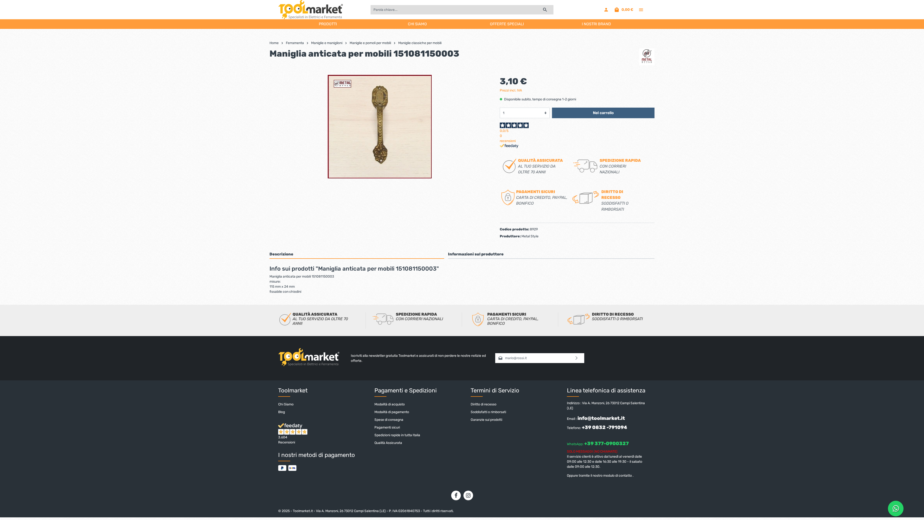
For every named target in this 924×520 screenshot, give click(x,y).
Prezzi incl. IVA (511, 90)
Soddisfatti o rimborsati (488, 412)
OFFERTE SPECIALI (507, 24)
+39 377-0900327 (606, 443)
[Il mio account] (606, 9)
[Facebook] (456, 495)
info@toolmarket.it (601, 418)
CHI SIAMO (417, 24)
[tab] (357, 254)
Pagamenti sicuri (387, 427)
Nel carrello (603, 112)
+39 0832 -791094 (604, 427)
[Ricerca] (545, 10)
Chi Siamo (286, 404)
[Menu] (641, 9)
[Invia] (576, 358)
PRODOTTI (328, 24)
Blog (281, 412)
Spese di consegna (388, 420)
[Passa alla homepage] (310, 9)
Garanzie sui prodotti (486, 420)
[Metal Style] (646, 56)
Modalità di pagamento (391, 412)
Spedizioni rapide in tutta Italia (397, 435)
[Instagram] (468, 495)
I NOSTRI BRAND (596, 24)
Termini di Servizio (495, 390)
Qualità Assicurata (388, 443)
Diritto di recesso (483, 404)
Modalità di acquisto (389, 404)
